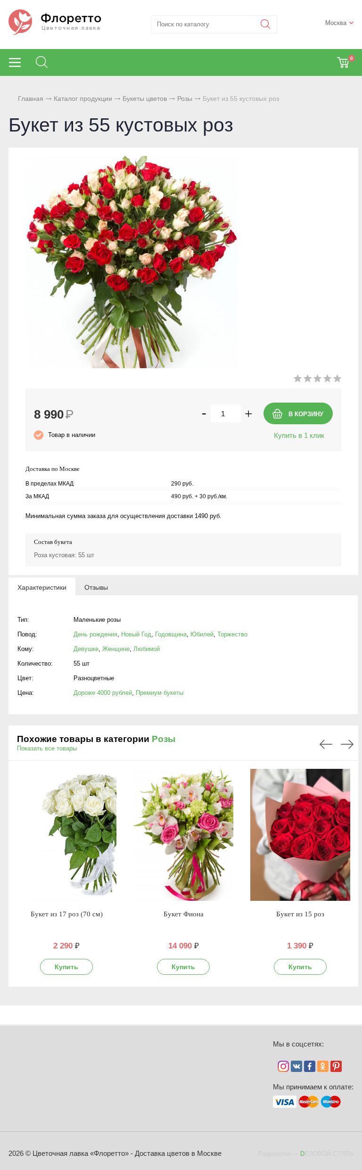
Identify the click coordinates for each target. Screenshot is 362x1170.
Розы (184, 98)
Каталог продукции (83, 98)
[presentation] (42, 587)
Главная (30, 98)
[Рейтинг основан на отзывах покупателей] (317, 380)
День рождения (95, 634)
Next (347, 744)
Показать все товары (47, 748)
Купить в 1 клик (299, 435)
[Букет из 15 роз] (300, 835)
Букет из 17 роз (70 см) (67, 914)
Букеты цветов (145, 98)
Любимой (146, 648)
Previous (326, 744)
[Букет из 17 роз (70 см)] (66, 835)
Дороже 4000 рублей (103, 692)
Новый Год (136, 634)
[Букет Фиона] (183, 835)
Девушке (86, 648)
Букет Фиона (184, 914)
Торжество (232, 634)
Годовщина (171, 634)
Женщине (116, 648)
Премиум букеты (159, 692)
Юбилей (202, 634)
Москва (335, 22)
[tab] (41, 586)
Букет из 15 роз (300, 914)
